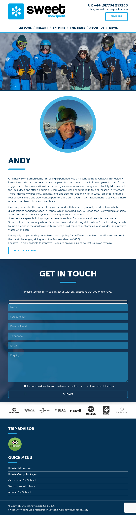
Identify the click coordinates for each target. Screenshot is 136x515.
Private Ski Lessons (19, 468)
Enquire (116, 16)
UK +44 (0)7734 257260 (108, 5)
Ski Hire (59, 28)
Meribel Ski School (19, 492)
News (113, 28)
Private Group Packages (22, 474)
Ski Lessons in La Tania (21, 486)
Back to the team (25, 250)
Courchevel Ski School (22, 480)
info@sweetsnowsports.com (108, 9)
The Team (77, 28)
